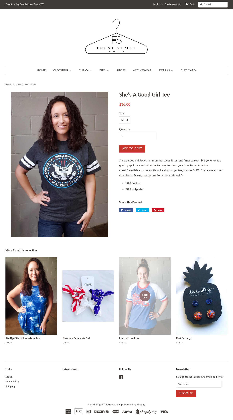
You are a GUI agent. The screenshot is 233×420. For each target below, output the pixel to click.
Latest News (69, 369)
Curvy (84, 70)
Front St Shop (115, 404)
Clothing (61, 70)
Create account (172, 4)
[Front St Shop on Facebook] (121, 377)
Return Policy (12, 381)
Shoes (121, 70)
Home (41, 70)
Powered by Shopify (134, 404)
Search (9, 376)
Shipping (10, 386)
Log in (156, 4)
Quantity (124, 129)
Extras (165, 70)
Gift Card (188, 70)
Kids (103, 70)
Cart (192, 4)
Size (121, 113)
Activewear (142, 70)
